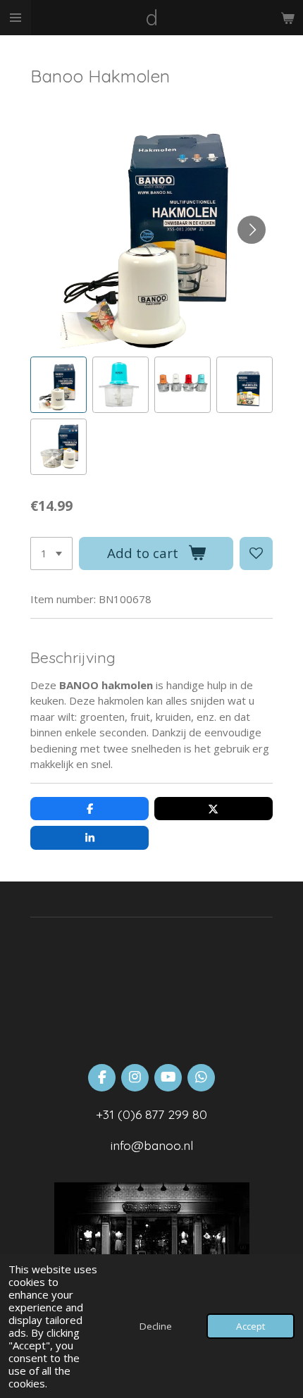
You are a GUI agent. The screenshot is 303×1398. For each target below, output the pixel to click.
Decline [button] (156, 1326)
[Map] (151, 983)
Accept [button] (250, 1326)
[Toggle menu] (15, 17)
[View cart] (287, 17)
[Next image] (251, 230)
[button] (58, 385)
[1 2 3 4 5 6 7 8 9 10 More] (51, 553)
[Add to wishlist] (256, 553)
